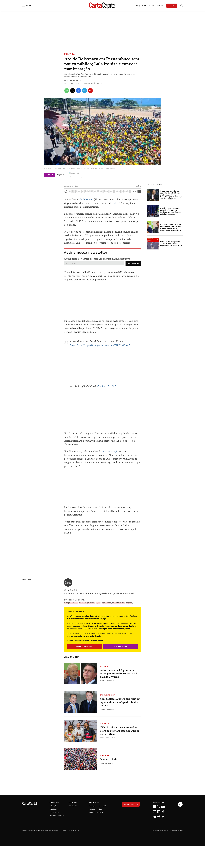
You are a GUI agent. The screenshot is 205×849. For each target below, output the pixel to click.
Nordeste (106, 603)
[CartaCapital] (68, 582)
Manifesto (54, 809)
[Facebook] (154, 806)
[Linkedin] (159, 811)
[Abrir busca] (181, 5)
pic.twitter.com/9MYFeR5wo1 (113, 345)
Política (69, 54)
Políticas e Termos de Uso (70, 830)
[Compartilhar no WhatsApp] (66, 90)
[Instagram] (154, 811)
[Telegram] (154, 816)
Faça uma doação (120, 646)
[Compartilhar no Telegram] (84, 90)
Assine (171, 6)
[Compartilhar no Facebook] (78, 90)
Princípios (54, 806)
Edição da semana (145, 6)
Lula (114, 203)
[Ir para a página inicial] (102, 5)
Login (160, 6)
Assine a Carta (131, 804)
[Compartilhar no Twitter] (72, 90)
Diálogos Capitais (57, 815)
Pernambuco (118, 603)
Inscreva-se (133, 263)
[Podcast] (159, 816)
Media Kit (73, 806)
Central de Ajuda (96, 812)
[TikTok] (163, 811)
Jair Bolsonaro (85, 199)
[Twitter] (159, 806)
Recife (129, 603)
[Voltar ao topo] (180, 804)
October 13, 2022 (106, 386)
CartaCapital (75, 80)
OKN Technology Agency (175, 830)
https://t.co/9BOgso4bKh (83, 345)
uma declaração (110, 451)
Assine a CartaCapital (84, 646)
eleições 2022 (71, 603)
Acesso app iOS (95, 809)
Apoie (49, 175)
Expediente (54, 812)
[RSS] (163, 817)
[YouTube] (163, 807)
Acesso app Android (97, 806)
